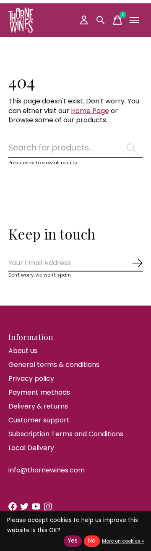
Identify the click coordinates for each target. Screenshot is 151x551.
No (92, 541)
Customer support (39, 420)
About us (22, 351)
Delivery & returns (38, 406)
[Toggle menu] (134, 20)
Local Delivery (31, 448)
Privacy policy (31, 378)
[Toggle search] (100, 20)
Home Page (90, 111)
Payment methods (39, 392)
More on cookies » (123, 541)
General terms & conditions (53, 364)
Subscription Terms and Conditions (65, 434)
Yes (73, 541)
